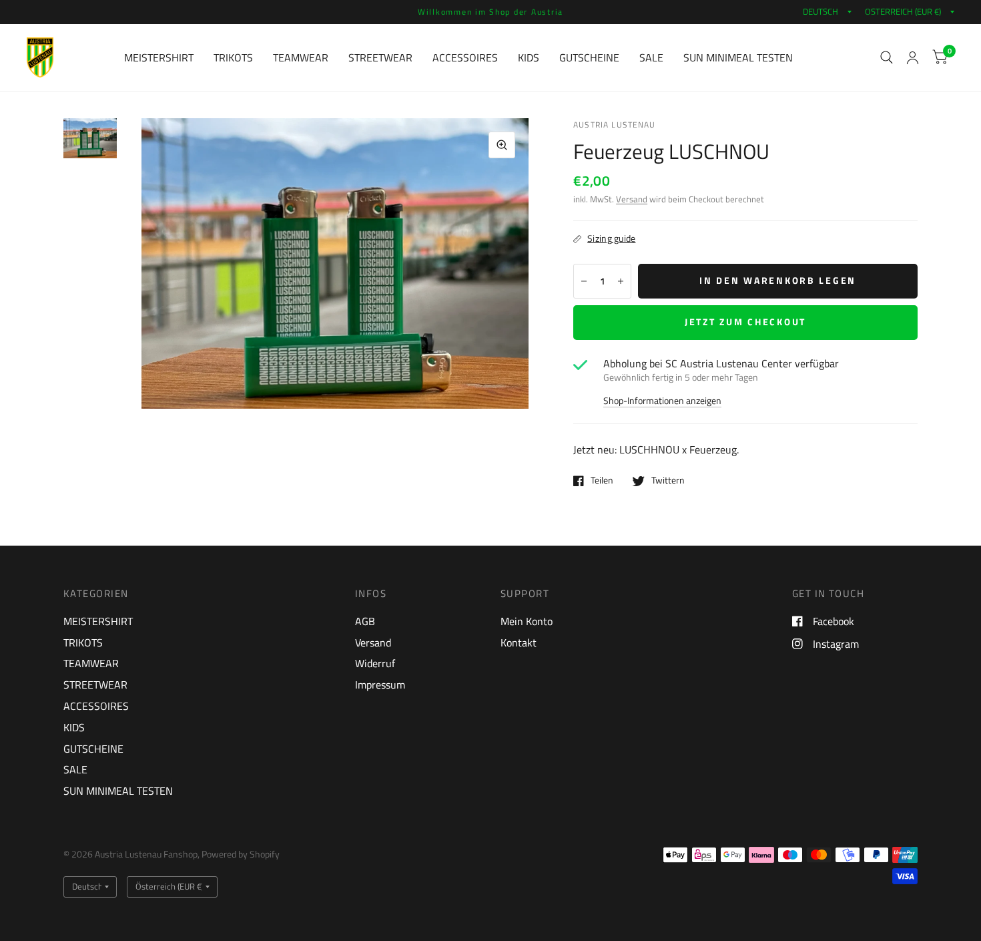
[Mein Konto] (913, 57)
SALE (651, 57)
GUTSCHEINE (589, 57)
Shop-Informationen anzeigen (662, 401)
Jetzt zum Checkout (745, 322)
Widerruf (375, 663)
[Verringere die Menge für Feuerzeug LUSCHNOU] (584, 281)
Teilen (602, 481)
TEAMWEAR (300, 57)
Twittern (668, 481)
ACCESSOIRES (465, 57)
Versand (631, 199)
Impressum (380, 685)
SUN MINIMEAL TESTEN (738, 57)
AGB (365, 621)
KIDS (528, 57)
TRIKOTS (233, 57)
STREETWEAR (380, 57)
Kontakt (519, 642)
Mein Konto (527, 621)
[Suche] (887, 57)
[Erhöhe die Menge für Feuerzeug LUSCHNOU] (621, 281)
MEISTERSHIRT (159, 57)
